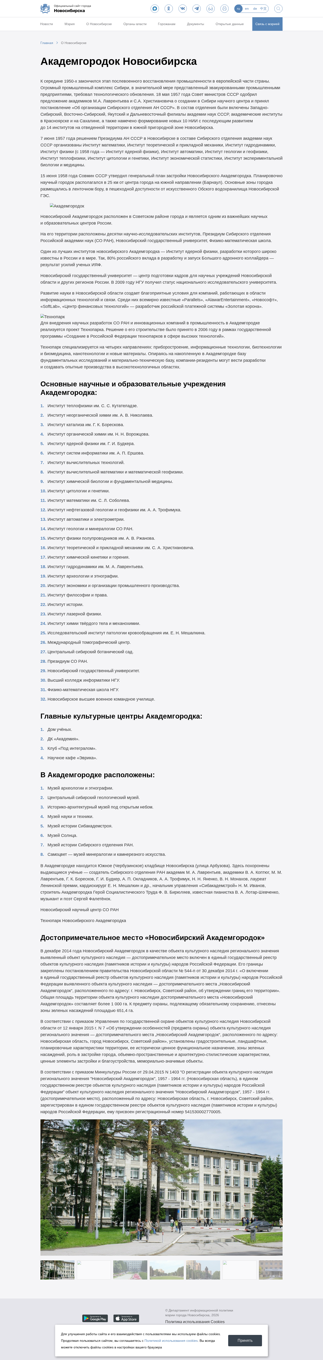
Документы (195, 24)
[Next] (273, 1187)
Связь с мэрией (267, 24)
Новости (46, 24)
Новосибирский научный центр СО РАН (79, 909)
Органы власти (135, 24)
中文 (263, 8)
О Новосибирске (99, 24)
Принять (245, 1340)
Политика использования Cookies (195, 1322)
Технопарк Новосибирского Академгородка (83, 920)
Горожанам (166, 24)
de (255, 8)
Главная (46, 43)
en (247, 8)
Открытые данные (230, 24)
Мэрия (70, 24)
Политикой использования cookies (171, 1340)
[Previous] (50, 1187)
